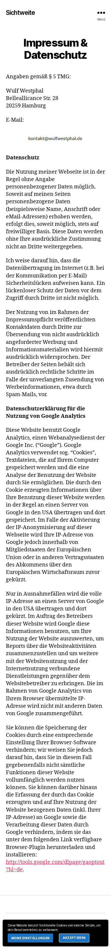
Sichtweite (20, 12)
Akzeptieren (74, 938)
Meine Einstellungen (30, 938)
